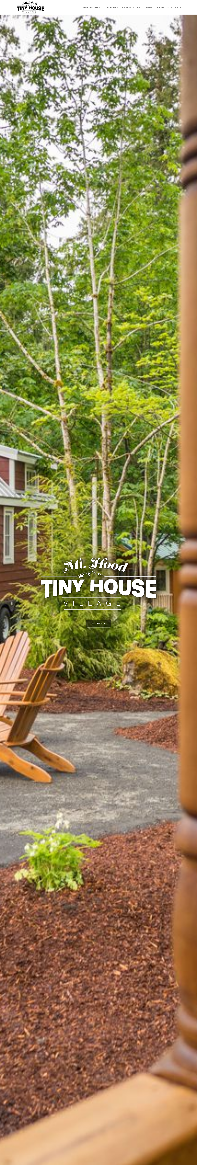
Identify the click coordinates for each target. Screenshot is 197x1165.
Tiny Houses (111, 7)
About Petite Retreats (169, 7)
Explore (149, 7)
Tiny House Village (91, 7)
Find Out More (98, 623)
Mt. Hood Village (131, 7)
